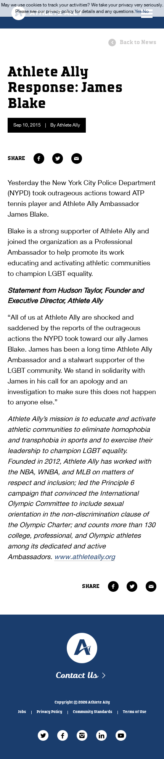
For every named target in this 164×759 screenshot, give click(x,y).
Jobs (22, 712)
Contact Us (76, 675)
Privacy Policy (49, 712)
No (146, 11)
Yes (138, 11)
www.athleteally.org (84, 556)
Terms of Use (134, 712)
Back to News (138, 42)
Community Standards (92, 712)
